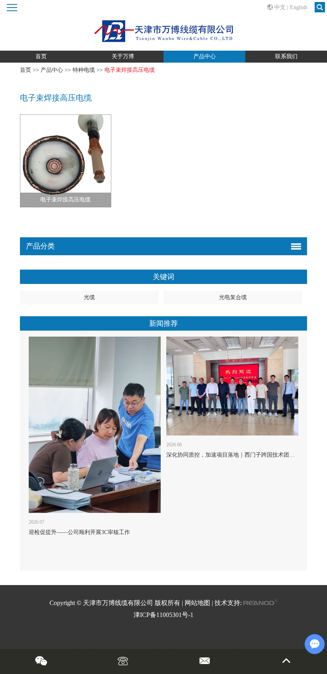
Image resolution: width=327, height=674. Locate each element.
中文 (280, 7)
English (298, 7)
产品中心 (204, 56)
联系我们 (286, 56)
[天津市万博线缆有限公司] (163, 25)
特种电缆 (84, 70)
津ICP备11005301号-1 (163, 614)
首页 (41, 56)
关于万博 (123, 56)
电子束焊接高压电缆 (65, 200)
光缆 (89, 297)
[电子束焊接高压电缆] (65, 161)
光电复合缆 (233, 297)
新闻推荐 (163, 323)
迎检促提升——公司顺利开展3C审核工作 (79, 532)
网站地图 (197, 602)
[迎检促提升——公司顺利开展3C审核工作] (95, 425)
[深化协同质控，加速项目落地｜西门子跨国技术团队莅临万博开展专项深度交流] (232, 386)
